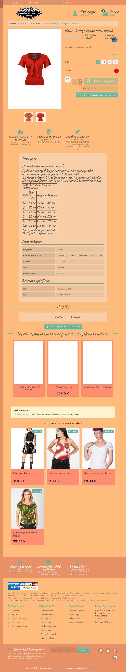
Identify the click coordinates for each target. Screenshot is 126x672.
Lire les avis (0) (90, 37)
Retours (13, 614)
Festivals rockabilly (49, 634)
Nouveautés (46, 622)
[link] (100, 650)
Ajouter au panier (104, 81)
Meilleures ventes (48, 626)
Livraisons (14, 610)
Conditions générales (19, 626)
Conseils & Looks (48, 614)
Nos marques (46, 630)
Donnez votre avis (109, 37)
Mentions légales (77, 610)
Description (29, 158)
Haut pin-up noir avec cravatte (29, 388)
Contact (64, 2)
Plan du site (75, 618)
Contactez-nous (77, 622)
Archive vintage (47, 637)
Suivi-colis (14, 622)
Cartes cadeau (47, 610)
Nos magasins (76, 614)
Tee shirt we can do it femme (97, 387)
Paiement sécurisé (18, 618)
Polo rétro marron (63, 387)
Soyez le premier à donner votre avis (65, 326)
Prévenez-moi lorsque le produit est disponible (97, 94)
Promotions (46, 618)
